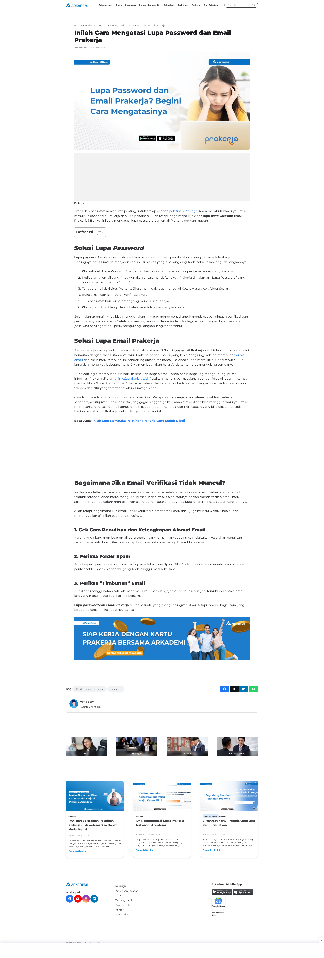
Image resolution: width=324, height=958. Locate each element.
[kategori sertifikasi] (187, 746)
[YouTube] (78, 899)
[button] (189, 5)
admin (71, 835)
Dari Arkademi (210, 816)
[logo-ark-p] (77, 5)
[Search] (254, 5)
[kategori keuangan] (137, 746)
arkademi (80, 47)
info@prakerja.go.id (133, 378)
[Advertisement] (162, 177)
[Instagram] (86, 899)
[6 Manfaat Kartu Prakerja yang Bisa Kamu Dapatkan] (229, 797)
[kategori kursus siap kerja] (237, 746)
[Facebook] (69, 899)
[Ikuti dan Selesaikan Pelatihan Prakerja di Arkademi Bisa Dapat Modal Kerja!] (95, 797)
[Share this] (224, 689)
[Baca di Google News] (218, 903)
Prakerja (79, 203)
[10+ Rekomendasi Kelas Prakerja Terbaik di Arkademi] (162, 797)
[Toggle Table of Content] (98, 232)
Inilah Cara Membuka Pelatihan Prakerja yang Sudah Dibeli (138, 421)
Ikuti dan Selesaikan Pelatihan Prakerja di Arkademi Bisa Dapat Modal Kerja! (92, 825)
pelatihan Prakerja (183, 211)
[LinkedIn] (94, 899)
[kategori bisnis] (86, 746)
